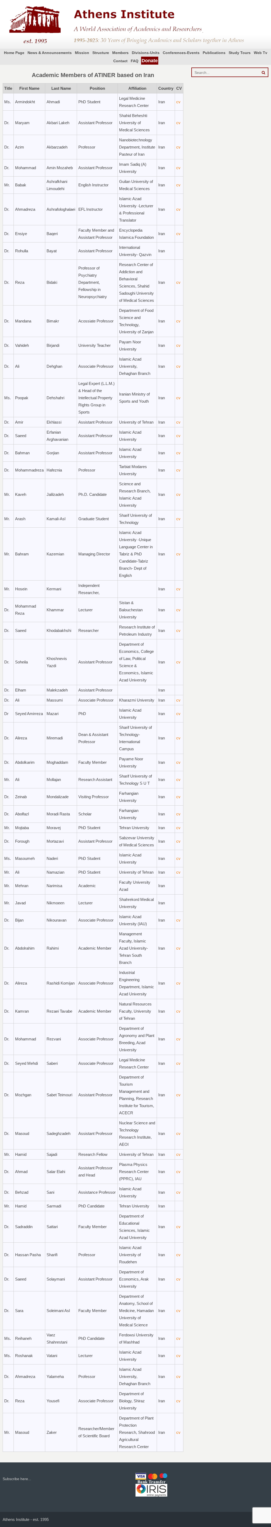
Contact (120, 61)
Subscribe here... (17, 1479)
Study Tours (240, 53)
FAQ (134, 61)
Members (120, 53)
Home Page (14, 53)
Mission (82, 53)
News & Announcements (50, 53)
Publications (214, 53)
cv (178, 102)
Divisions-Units (146, 53)
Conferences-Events (181, 53)
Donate (150, 60)
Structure (100, 53)
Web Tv (260, 53)
